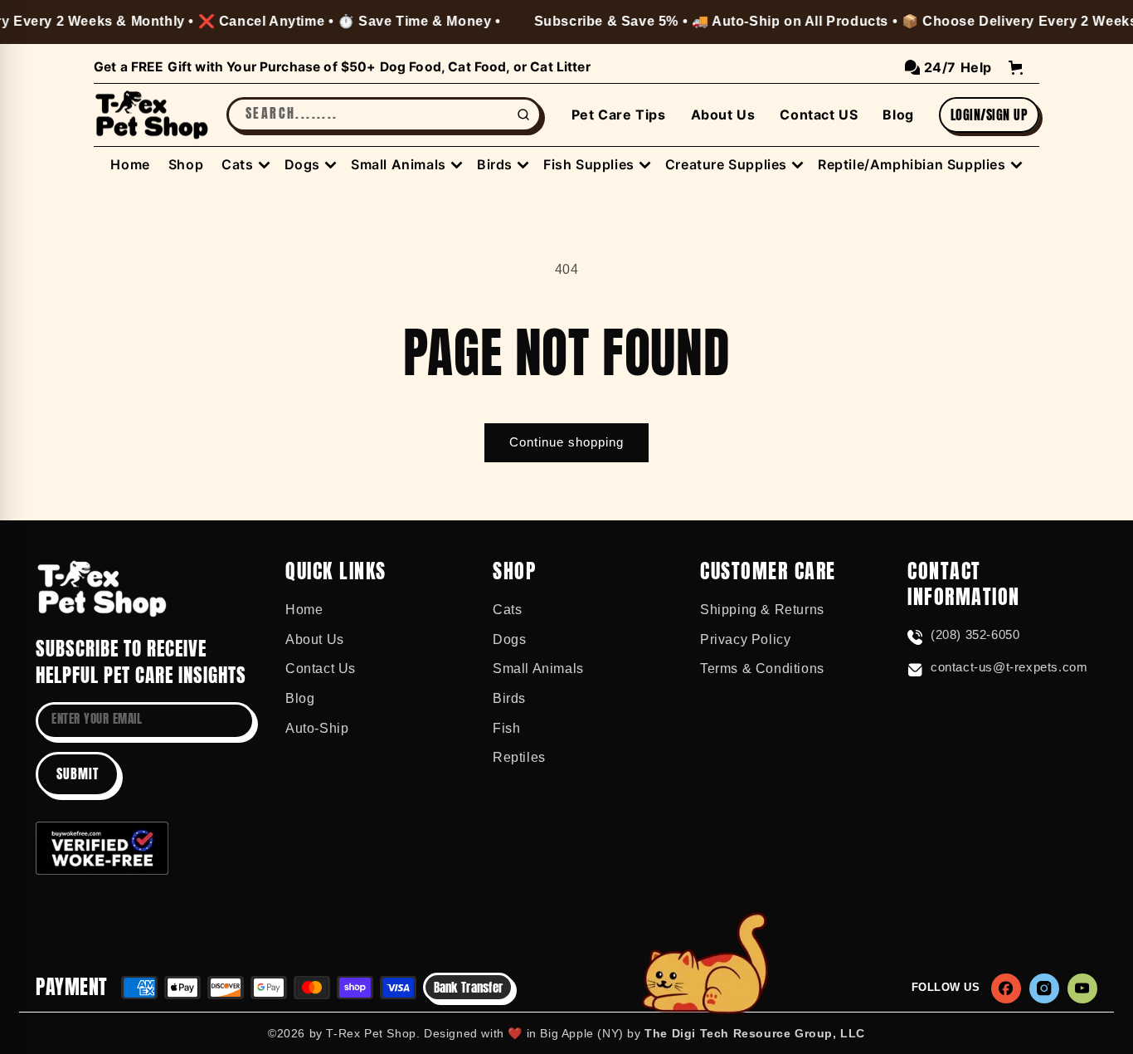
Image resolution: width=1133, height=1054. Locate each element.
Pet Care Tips (618, 114)
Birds (509, 698)
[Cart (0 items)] (1016, 68)
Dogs (509, 639)
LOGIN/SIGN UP (989, 114)
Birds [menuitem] (495, 164)
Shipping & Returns (762, 610)
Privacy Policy (745, 639)
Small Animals (538, 668)
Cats (507, 610)
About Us (723, 114)
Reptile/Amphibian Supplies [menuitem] (912, 164)
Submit (77, 773)
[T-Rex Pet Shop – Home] (152, 115)
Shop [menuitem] (185, 164)
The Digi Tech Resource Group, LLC (754, 1033)
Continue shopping (566, 442)
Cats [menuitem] (237, 164)
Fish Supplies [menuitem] (589, 164)
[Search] (523, 114)
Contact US (819, 114)
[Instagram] (1044, 988)
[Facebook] (1006, 988)
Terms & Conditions (762, 668)
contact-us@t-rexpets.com (1009, 667)
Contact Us (320, 668)
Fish (506, 728)
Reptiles (519, 757)
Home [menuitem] (129, 164)
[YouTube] (1082, 988)
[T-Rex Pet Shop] (102, 589)
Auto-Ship (316, 728)
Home (304, 610)
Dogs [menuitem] (302, 164)
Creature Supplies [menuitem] (726, 164)
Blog (898, 114)
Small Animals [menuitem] (398, 164)
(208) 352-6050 (975, 634)
